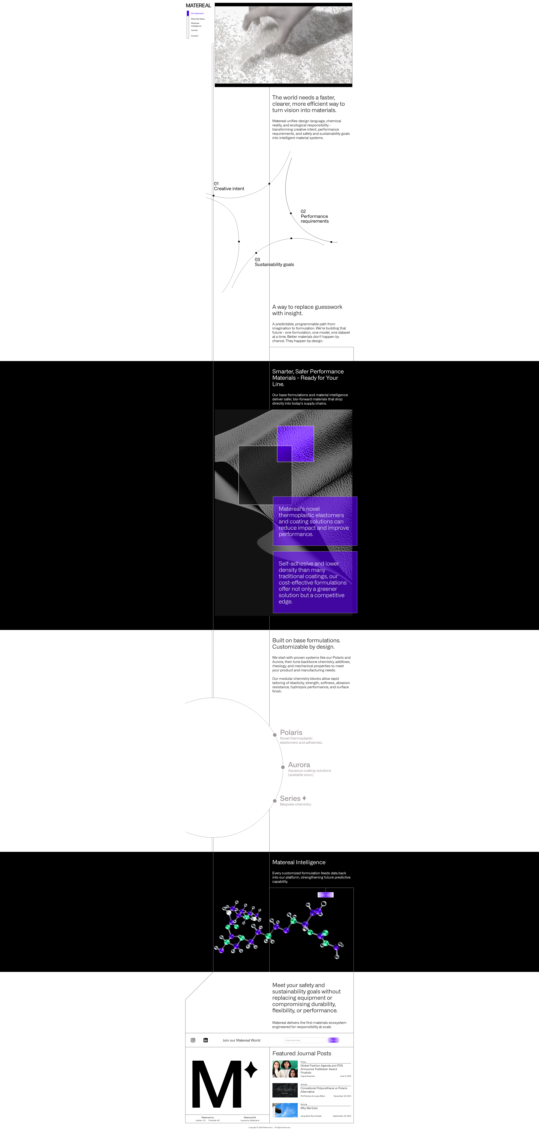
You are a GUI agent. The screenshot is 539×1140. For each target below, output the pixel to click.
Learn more (325, 895)
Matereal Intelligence (196, 24)
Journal (194, 30)
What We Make (198, 19)
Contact (194, 36)
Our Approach (197, 13)
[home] (198, 7)
